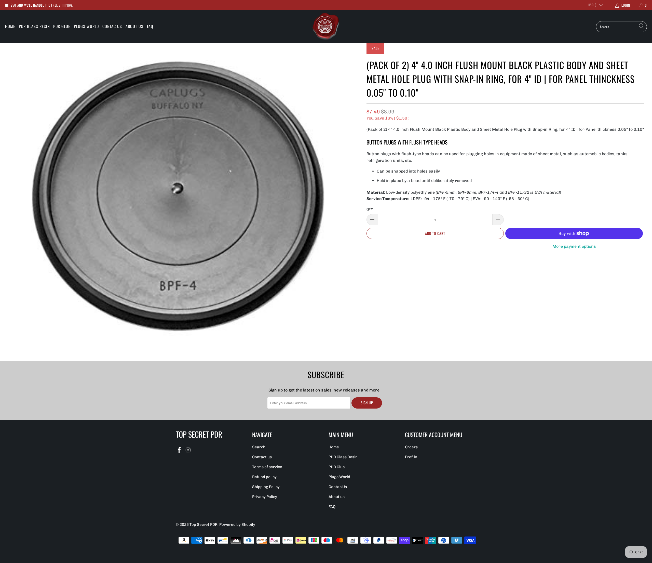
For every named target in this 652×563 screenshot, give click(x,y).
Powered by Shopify (237, 524)
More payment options (574, 246)
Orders (411, 447)
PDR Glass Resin (34, 26)
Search (258, 447)
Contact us (262, 457)
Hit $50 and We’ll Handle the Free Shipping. (39, 5)
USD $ (592, 4)
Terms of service (267, 467)
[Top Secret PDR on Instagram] (188, 450)
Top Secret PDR (203, 524)
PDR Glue (61, 26)
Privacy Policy (264, 496)
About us (134, 26)
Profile (411, 457)
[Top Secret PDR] (326, 27)
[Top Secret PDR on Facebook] (179, 450)
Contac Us (112, 26)
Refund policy (264, 477)
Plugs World (86, 26)
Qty (369, 209)
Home (10, 26)
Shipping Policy (266, 487)
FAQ (150, 26)
